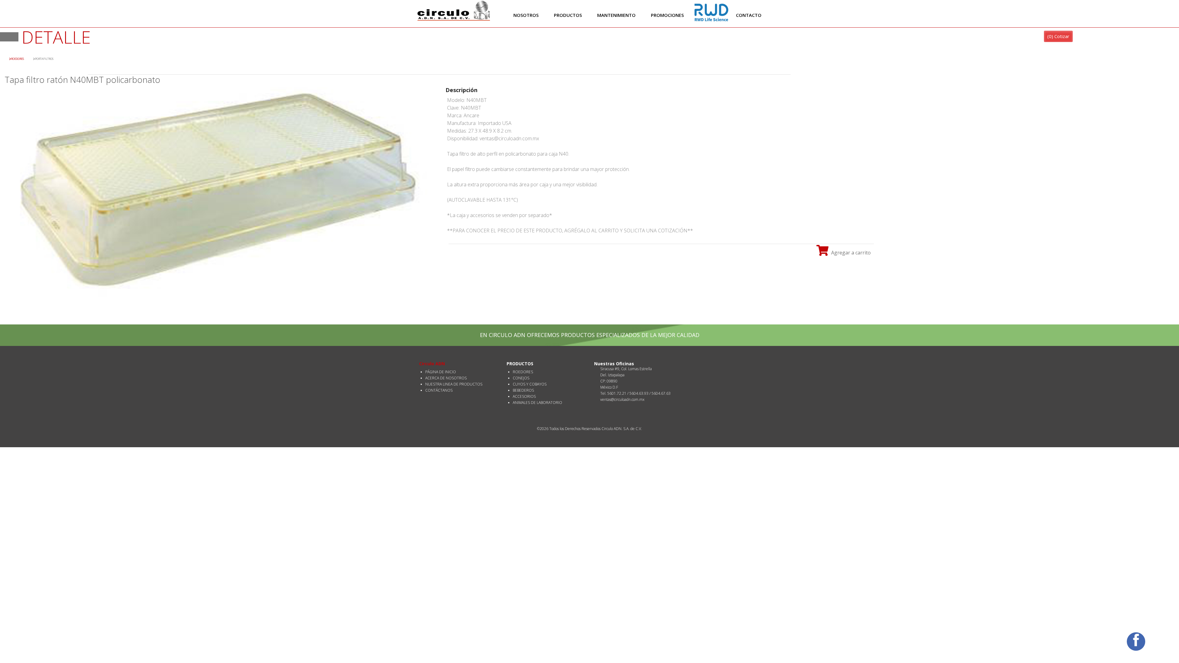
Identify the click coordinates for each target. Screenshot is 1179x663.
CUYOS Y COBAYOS (530, 384)
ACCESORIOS (524, 396)
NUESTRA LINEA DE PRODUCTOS (453, 384)
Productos (568, 15)
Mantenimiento (616, 15)
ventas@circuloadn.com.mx (622, 399)
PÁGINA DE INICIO (440, 371)
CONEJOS (521, 378)
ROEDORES (523, 371)
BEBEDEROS (523, 390)
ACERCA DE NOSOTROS (446, 378)
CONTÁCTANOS (439, 390)
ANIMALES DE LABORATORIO (537, 402)
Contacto (748, 15)
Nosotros (526, 15)
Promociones (667, 15)
